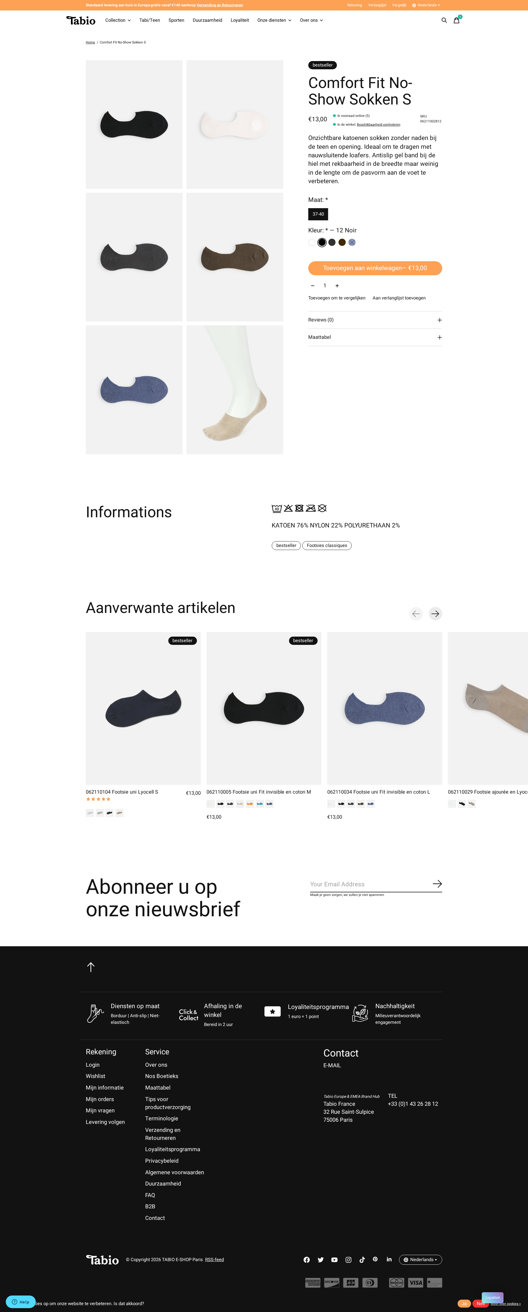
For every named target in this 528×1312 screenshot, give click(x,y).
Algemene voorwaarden (174, 1172)
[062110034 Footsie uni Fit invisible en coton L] (384, 708)
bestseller (286, 545)
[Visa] (415, 1285)
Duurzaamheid (207, 20)
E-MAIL (332, 1065)
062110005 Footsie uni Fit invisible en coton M (259, 792)
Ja (464, 1303)
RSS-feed (214, 1259)
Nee (481, 1303)
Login (93, 1065)
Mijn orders (100, 1099)
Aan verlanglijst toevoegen (399, 298)
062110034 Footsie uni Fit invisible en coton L (378, 792)
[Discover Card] (331, 1285)
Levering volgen (105, 1122)
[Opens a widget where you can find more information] (21, 1302)
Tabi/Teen (149, 20)
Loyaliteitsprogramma (318, 1007)
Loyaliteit (240, 20)
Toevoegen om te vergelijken (336, 298)
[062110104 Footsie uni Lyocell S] (143, 708)
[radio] (311, 242)
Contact (155, 1218)
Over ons (309, 20)
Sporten (176, 20)
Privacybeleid (161, 1161)
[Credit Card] (434, 1285)
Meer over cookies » (506, 1303)
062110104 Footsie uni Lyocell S (122, 792)
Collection (115, 20)
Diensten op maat (135, 1006)
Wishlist (95, 1076)
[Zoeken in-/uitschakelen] (444, 20)
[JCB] (350, 1285)
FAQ (150, 1195)
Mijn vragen (100, 1111)
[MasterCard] (396, 1285)
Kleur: (332, 230)
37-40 (318, 214)
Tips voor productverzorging (168, 1103)
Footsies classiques (327, 545)
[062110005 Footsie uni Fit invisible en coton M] (264, 708)
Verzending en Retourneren (162, 1134)
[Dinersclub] (370, 1285)
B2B (150, 1207)
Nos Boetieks (161, 1076)
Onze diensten (271, 20)
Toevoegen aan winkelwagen (375, 268)
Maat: (318, 200)
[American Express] (312, 1285)
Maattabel (157, 1088)
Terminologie (161, 1119)
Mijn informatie (105, 1088)
